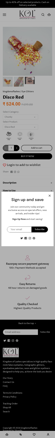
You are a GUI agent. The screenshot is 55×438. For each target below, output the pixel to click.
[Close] (50, 196)
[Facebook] (26, 238)
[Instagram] (30, 238)
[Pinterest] (34, 238)
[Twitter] (21, 238)
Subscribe (40, 229)
